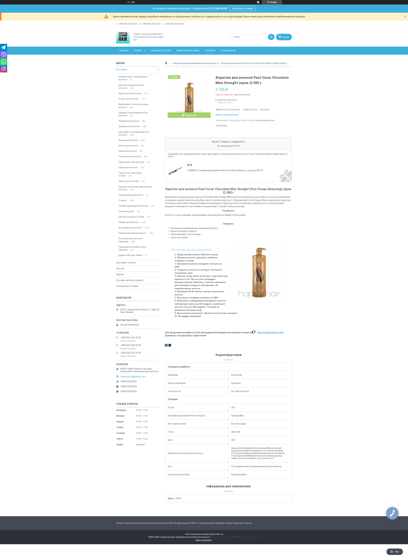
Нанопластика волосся (130, 93)
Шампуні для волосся (129, 126)
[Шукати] (271, 37)
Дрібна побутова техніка (130, 255)
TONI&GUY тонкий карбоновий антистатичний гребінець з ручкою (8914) (225, 170)
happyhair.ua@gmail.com (133, 376)
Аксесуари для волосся (130, 227)
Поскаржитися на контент (222, 537)
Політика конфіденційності (247, 537)
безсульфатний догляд (271, 332)
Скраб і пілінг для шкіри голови (130, 174)
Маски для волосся (128, 140)
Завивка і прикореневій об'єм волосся (133, 114)
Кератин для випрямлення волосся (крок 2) (196, 63)
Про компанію (228, 50)
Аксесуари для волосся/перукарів (131, 240)
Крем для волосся (128, 151)
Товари (138, 50)
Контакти (210, 50)
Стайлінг (123, 200)
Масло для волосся (128, 145)
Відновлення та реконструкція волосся (133, 105)
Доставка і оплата (161, 50)
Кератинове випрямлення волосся (131, 86)
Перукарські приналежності (132, 233)
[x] (169, 345)
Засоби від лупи (126, 211)
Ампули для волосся (129, 181)
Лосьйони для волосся (130, 156)
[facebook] (166, 345)
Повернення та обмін (188, 50)
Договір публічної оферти (129, 280)
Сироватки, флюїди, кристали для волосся (135, 188)
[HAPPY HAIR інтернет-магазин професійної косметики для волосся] (123, 42)
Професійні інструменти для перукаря (132, 248)
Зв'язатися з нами (242, 8)
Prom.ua (219, 534)
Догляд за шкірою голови (131, 217)
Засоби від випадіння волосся (133, 206)
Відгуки (120, 274)
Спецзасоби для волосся (131, 195)
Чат (397, 551)
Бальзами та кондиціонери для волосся (134, 133)
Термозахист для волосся (131, 162)
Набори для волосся (129, 222)
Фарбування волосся (129, 121)
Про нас (120, 268)
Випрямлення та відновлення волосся (133, 78)
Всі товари (121, 69)
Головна (123, 50)
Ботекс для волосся (128, 99)
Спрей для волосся (128, 167)
